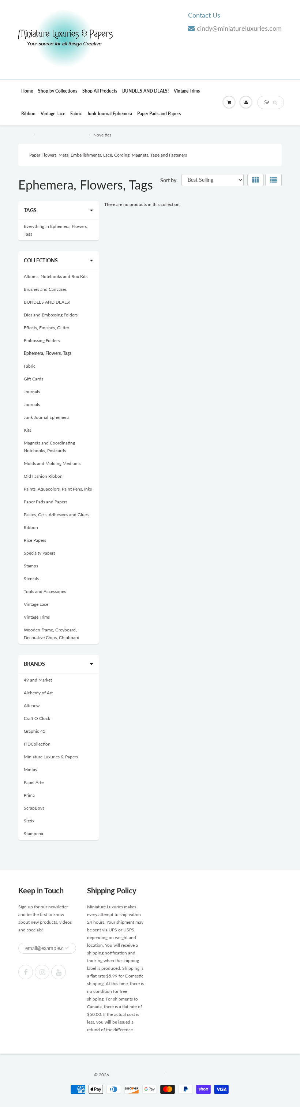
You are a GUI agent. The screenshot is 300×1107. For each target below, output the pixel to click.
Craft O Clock (37, 718)
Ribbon (28, 113)
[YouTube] (58, 972)
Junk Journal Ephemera (109, 113)
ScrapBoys (34, 808)
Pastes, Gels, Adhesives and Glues (56, 514)
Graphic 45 (34, 731)
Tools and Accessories (45, 591)
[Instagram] (42, 972)
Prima (29, 795)
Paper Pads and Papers (159, 113)
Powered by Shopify (187, 1074)
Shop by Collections (57, 91)
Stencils (31, 578)
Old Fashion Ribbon (43, 476)
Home (27, 91)
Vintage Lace (53, 113)
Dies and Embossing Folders (51, 315)
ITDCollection (37, 744)
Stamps (31, 565)
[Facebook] (25, 972)
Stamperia (33, 833)
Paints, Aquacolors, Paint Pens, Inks (58, 489)
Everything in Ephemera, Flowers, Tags (56, 230)
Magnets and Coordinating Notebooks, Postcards (49, 446)
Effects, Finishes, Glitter (46, 327)
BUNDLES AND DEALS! (145, 91)
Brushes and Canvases (45, 289)
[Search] (275, 103)
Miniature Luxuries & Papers (51, 756)
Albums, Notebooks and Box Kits (55, 276)
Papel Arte (34, 782)
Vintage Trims (187, 91)
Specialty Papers (39, 553)
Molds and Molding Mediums (52, 463)
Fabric (76, 113)
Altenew (32, 705)
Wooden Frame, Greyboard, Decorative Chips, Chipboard (51, 633)
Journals (32, 391)
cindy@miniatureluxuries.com (239, 28)
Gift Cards (33, 379)
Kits (27, 430)
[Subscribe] (67, 948)
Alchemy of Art (38, 692)
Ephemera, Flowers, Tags (61, 135)
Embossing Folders (42, 340)
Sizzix (29, 820)
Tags (30, 210)
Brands (34, 664)
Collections (41, 260)
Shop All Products (99, 91)
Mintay (30, 769)
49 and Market (38, 680)
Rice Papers (35, 540)
